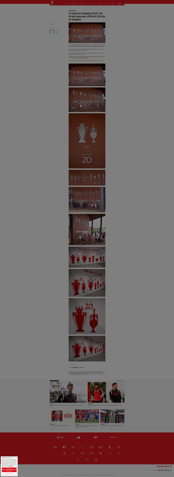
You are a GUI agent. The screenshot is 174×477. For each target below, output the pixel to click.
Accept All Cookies (9, 468)
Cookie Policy (11, 466)
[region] (9, 466)
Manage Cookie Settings (9, 473)
